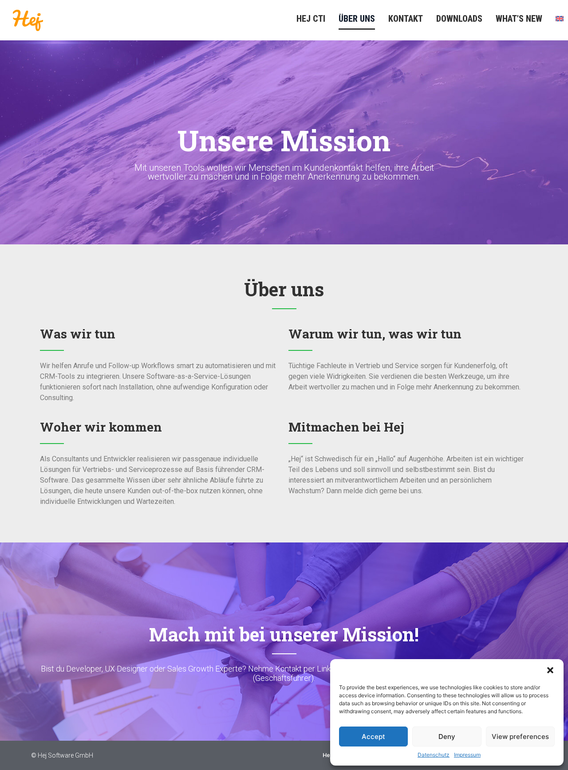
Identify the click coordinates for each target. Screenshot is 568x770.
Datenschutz (434, 754)
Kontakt (405, 18)
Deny (446, 736)
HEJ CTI (310, 18)
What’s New (519, 18)
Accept (373, 736)
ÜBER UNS (357, 18)
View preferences (520, 736)
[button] (550, 670)
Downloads (459, 18)
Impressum (467, 754)
